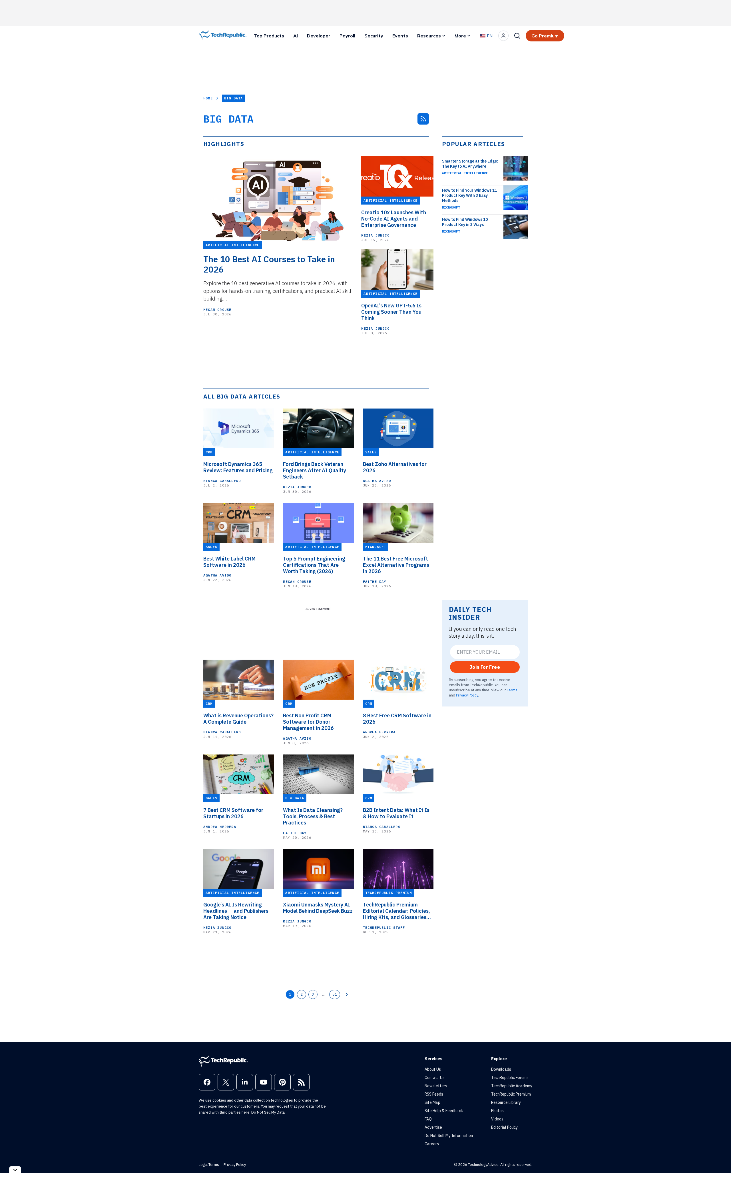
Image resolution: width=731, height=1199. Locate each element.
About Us (433, 1069)
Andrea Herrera (379, 732)
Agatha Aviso (377, 481)
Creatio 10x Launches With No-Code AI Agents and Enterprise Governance (393, 218)
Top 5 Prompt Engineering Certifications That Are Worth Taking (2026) (314, 565)
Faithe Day (374, 581)
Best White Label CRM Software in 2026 (229, 562)
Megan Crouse (217, 309)
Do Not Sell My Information (449, 1135)
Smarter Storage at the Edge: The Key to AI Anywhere (470, 164)
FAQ (428, 1119)
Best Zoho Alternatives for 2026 (395, 467)
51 (334, 994)
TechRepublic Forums (510, 1077)
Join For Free (485, 667)
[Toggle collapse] (15, 1169)
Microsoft (451, 207)
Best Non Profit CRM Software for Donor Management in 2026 (308, 721)
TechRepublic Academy (511, 1085)
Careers (432, 1143)
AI (295, 36)
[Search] (517, 36)
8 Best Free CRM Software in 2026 (397, 718)
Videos (497, 1119)
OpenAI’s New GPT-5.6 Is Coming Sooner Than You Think (391, 312)
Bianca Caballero (222, 481)
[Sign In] (503, 36)
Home (208, 98)
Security (373, 36)
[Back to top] (719, 1181)
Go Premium (545, 36)
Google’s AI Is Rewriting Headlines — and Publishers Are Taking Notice (235, 911)
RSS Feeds (434, 1094)
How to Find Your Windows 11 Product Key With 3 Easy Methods (469, 195)
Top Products (269, 36)
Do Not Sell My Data (268, 1112)
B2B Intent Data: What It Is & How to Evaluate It (396, 813)
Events (400, 36)
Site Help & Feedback (444, 1110)
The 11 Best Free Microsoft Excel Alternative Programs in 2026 (396, 565)
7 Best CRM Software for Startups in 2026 (233, 813)
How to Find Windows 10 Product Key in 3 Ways (465, 222)
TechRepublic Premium (511, 1094)
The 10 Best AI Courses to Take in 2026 (269, 264)
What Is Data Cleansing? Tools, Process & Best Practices (313, 816)
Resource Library (506, 1102)
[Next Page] (347, 994)
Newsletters (436, 1085)
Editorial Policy (504, 1127)
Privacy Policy (467, 695)
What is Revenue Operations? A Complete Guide (238, 718)
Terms (512, 690)
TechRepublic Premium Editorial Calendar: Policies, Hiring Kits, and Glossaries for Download (396, 911)
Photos (497, 1110)
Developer (318, 36)
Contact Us (435, 1077)
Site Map (432, 1102)
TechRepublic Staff (384, 927)
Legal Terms (209, 1164)
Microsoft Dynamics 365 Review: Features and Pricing (238, 467)
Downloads (501, 1069)
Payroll (347, 36)
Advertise (433, 1127)
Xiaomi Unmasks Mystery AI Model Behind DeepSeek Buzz (318, 908)
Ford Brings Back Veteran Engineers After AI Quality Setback (314, 470)
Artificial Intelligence (465, 173)
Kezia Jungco (375, 235)
